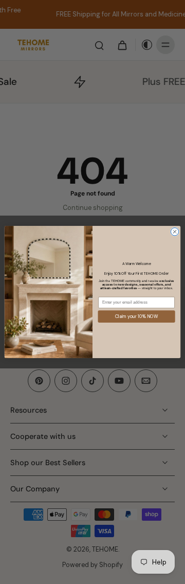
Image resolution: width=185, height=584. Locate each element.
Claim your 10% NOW (136, 316)
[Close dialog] (174, 232)
